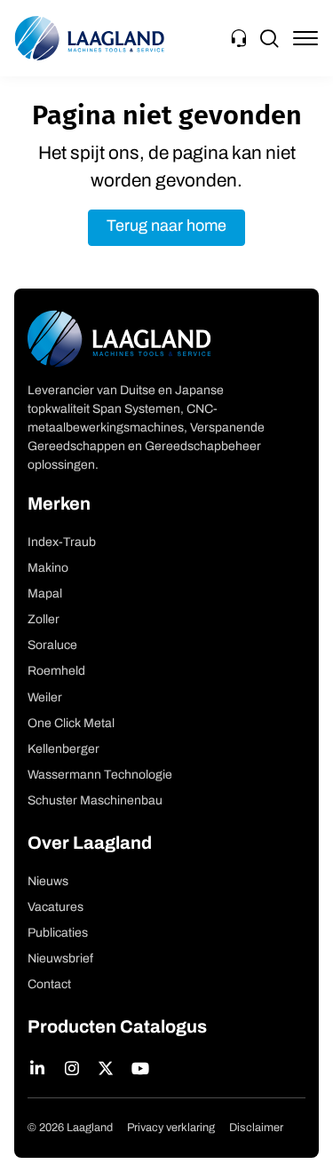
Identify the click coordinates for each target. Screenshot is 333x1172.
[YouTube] (141, 1068)
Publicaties (58, 933)
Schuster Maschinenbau (95, 801)
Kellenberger (63, 749)
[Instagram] (72, 1068)
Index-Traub (62, 543)
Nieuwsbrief (60, 959)
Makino (48, 568)
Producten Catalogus (117, 1028)
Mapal (45, 594)
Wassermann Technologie (100, 775)
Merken (59, 505)
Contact (49, 985)
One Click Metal (71, 724)
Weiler (45, 698)
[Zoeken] (269, 38)
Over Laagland (90, 844)
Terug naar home (166, 227)
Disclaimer (256, 1128)
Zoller (43, 620)
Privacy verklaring (171, 1128)
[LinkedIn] (38, 1068)
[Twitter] (106, 1068)
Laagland (89, 38)
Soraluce (52, 646)
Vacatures (55, 908)
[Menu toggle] (305, 38)
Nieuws (48, 882)
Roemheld (56, 671)
